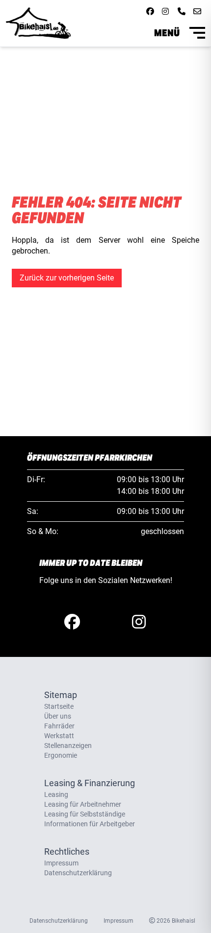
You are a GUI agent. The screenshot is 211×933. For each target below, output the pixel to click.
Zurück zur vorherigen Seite (67, 277)
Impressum (61, 863)
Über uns (57, 716)
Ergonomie (60, 755)
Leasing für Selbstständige (84, 814)
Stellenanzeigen (68, 745)
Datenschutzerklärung (78, 873)
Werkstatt (59, 736)
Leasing (56, 794)
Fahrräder (59, 726)
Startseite (59, 706)
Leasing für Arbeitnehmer (82, 804)
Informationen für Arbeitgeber (89, 824)
